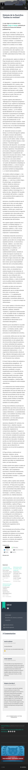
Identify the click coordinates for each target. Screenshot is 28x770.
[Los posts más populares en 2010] (8, 574)
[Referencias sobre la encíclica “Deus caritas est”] (18, 574)
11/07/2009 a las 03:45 (10, 660)
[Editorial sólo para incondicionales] (8, 590)
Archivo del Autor (8, 608)
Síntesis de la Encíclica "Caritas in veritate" (13, 16)
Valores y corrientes (18, 617)
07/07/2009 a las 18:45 (10, 643)
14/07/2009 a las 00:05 (10, 685)
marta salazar (8, 641)
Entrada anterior (9, 625)
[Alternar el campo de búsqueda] (26, 7)
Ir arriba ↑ (23, 767)
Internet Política (5, 726)
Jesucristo (7, 620)
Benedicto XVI (8, 617)
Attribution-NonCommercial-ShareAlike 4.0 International (12, 730)
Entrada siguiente (9, 627)
